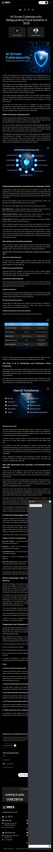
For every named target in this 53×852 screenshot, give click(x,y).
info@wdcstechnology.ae (9, 812)
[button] (33, 10)
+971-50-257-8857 (9, 827)
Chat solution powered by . (40, 848)
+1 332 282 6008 (8, 840)
